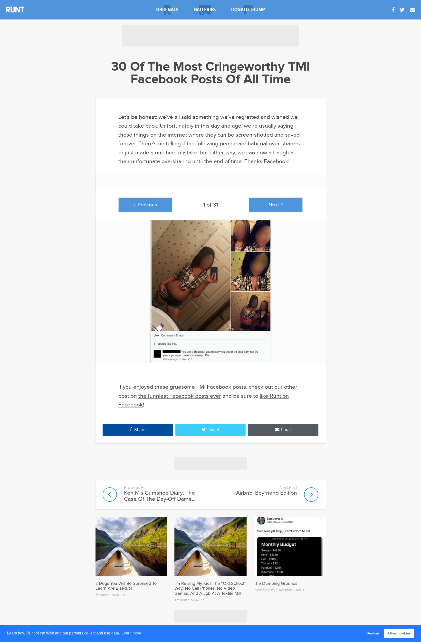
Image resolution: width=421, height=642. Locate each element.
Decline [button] (372, 633)
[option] (211, 291)
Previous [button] (147, 205)
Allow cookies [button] (399, 633)
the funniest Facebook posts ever (179, 396)
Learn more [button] (131, 633)
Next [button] (273, 205)
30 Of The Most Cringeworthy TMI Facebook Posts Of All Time (210, 73)
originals (167, 10)
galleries (205, 10)
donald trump (248, 10)
